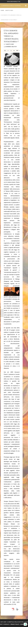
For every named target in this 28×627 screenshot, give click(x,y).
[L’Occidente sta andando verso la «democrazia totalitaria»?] (5, 50)
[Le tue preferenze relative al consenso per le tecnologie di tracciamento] (25, 624)
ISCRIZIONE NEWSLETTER (13, 1)
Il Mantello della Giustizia (11, 5)
